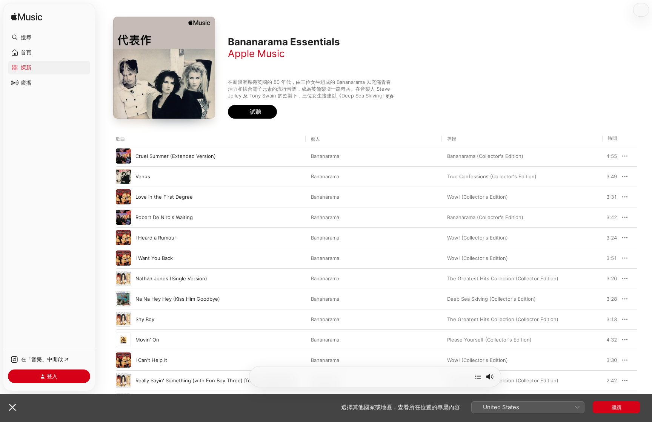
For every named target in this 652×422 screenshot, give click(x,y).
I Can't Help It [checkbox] (151, 360)
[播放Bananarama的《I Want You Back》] (123, 258)
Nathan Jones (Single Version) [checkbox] (171, 278)
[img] (26, 17)
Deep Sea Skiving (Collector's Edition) (491, 299)
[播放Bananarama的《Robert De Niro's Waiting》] (123, 217)
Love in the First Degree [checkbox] (164, 197)
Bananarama (325, 156)
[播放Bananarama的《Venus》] (123, 176)
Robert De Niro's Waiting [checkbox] (164, 217)
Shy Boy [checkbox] (144, 319)
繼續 (616, 407)
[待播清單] (478, 376)
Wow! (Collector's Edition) (477, 197)
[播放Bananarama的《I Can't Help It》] (123, 360)
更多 (390, 96)
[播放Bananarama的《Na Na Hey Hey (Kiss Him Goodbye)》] (123, 298)
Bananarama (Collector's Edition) (485, 156)
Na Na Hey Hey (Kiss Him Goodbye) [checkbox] (177, 299)
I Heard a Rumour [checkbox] (155, 238)
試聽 (613, 156)
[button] (49, 37)
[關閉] (12, 407)
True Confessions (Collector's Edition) (492, 176)
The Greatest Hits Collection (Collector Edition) (502, 278)
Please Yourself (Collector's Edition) (489, 340)
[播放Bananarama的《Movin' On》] (123, 339)
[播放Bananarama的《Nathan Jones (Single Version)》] (123, 278)
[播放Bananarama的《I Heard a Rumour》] (123, 237)
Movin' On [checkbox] (147, 340)
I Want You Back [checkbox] (154, 258)
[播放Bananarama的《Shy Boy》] (123, 319)
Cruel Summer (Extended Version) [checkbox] (175, 156)
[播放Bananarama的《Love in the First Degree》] (123, 196)
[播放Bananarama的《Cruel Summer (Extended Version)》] (123, 156)
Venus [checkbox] (142, 176)
